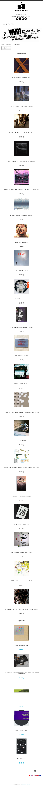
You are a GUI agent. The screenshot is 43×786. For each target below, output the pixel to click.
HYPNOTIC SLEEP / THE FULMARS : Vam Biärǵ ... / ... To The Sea (21, 189)
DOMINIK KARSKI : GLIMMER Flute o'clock (21, 215)
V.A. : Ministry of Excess (21, 355)
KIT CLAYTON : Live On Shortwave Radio (21, 581)
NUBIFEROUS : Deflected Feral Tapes (21, 496)
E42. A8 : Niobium (21, 440)
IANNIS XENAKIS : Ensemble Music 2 (21, 77)
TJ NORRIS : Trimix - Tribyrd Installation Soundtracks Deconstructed (21, 412)
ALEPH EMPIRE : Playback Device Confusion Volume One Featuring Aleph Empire (21, 672)
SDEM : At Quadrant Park (21, 645)
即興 (12, 24)
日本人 (7, 24)
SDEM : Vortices (21, 758)
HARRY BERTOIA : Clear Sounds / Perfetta (21, 106)
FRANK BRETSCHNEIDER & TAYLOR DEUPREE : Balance (21, 702)
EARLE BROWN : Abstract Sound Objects (21, 552)
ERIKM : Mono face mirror (21, 298)
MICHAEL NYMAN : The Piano (21, 384)
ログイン (39, 1)
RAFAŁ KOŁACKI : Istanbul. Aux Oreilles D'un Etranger (21, 132)
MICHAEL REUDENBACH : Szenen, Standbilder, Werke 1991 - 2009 (21, 467)
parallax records (26, 784)
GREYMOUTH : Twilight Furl (21, 524)
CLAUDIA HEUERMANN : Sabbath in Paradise (21, 327)
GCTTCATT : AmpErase (21, 242)
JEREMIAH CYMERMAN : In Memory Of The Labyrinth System (21, 609)
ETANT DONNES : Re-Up (21, 270)
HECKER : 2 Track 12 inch (21, 730)
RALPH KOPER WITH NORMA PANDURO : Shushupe (21, 161)
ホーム (33, 1)
